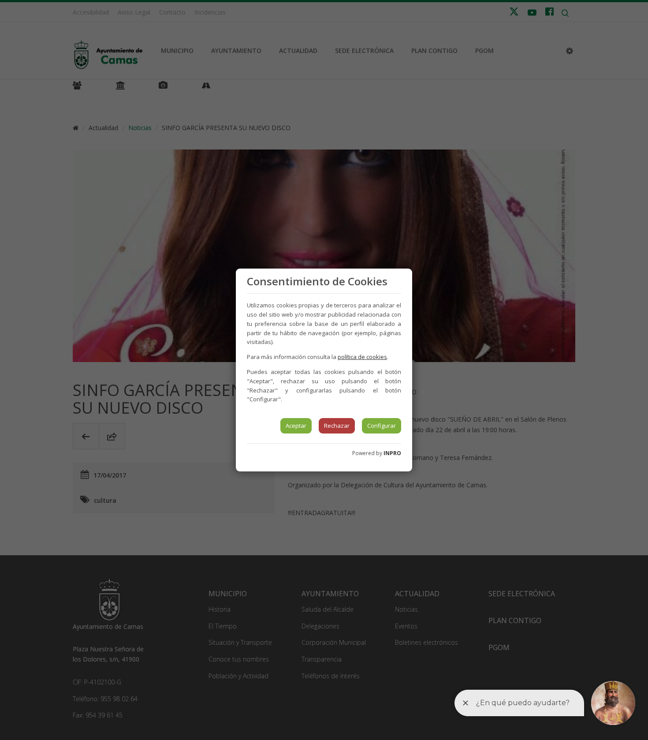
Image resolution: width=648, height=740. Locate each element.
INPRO (392, 453)
